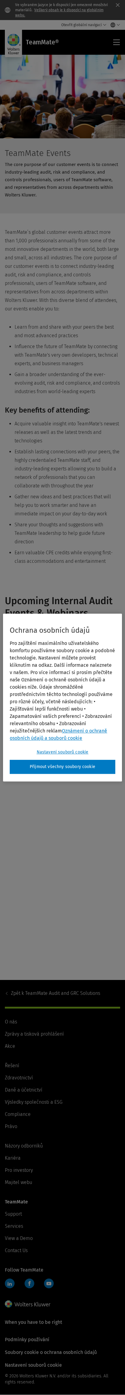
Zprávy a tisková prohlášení (34, 1034)
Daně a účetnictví (23, 1090)
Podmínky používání (27, 1339)
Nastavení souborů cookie (63, 752)
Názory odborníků (24, 1146)
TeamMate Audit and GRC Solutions (55, 993)
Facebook (29, 1283)
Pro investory (19, 1170)
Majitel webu (18, 1182)
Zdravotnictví (19, 1078)
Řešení (12, 1065)
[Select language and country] (113, 25)
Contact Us (16, 1250)
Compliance (18, 1114)
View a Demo (19, 1238)
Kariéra (13, 1158)
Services (14, 1226)
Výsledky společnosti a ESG (33, 1102)
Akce (10, 1046)
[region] (62, 697)
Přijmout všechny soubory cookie (62, 766)
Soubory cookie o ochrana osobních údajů (51, 1352)
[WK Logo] (27, 1304)
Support (13, 1214)
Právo (11, 1126)
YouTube (49, 1283)
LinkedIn (10, 1283)
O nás (11, 1022)
